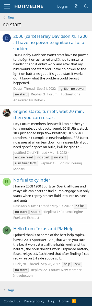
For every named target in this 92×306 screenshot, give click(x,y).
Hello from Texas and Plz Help (43, 228)
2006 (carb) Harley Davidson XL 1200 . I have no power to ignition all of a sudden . (50, 42)
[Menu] (7, 6)
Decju (17, 88)
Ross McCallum (24, 205)
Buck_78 (19, 264)
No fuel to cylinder (31, 180)
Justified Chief (23, 152)
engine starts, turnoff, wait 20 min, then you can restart (48, 114)
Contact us (12, 301)
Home (63, 301)
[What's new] (76, 6)
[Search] (86, 6)
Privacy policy (34, 301)
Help (51, 301)
